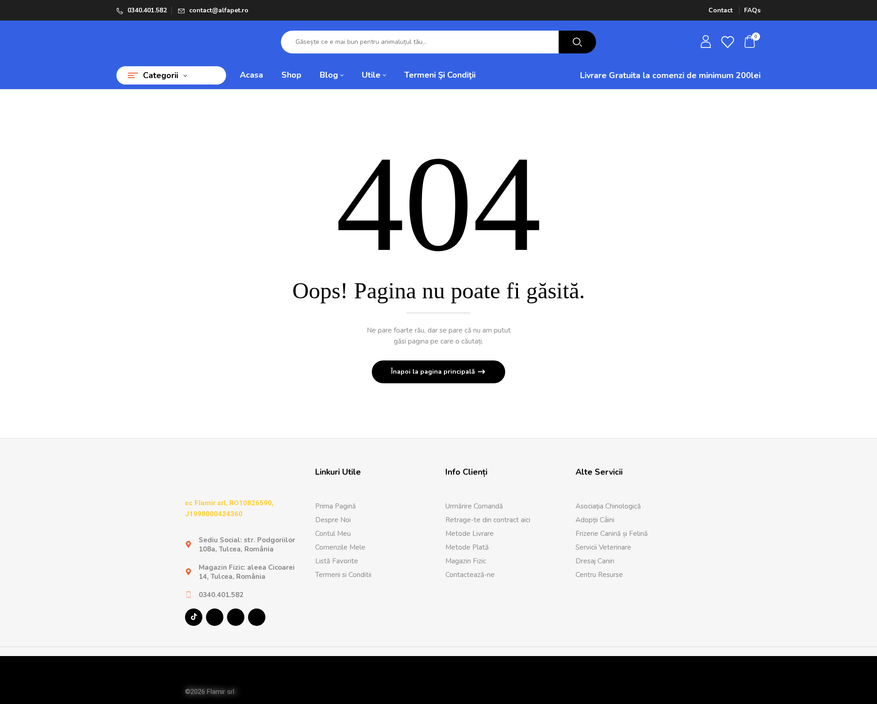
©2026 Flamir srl (209, 692)
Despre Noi (333, 519)
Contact (720, 10)
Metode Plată (467, 547)
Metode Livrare (469, 533)
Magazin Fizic (465, 561)
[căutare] (577, 42)
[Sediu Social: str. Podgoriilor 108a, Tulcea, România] (188, 544)
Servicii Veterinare (603, 547)
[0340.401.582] (188, 594)
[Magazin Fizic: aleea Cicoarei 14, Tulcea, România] (188, 571)
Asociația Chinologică (608, 506)
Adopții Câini (595, 519)
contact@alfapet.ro (218, 10)
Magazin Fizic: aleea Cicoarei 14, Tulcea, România (247, 572)
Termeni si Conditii (343, 574)
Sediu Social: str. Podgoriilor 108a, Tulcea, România (247, 544)
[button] (750, 42)
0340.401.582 (147, 10)
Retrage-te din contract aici (487, 519)
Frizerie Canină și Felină (612, 533)
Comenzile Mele (340, 547)
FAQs (752, 10)
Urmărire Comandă (474, 506)
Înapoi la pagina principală (434, 371)
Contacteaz (463, 574)
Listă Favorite (336, 561)
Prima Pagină (335, 506)
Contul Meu (333, 533)
